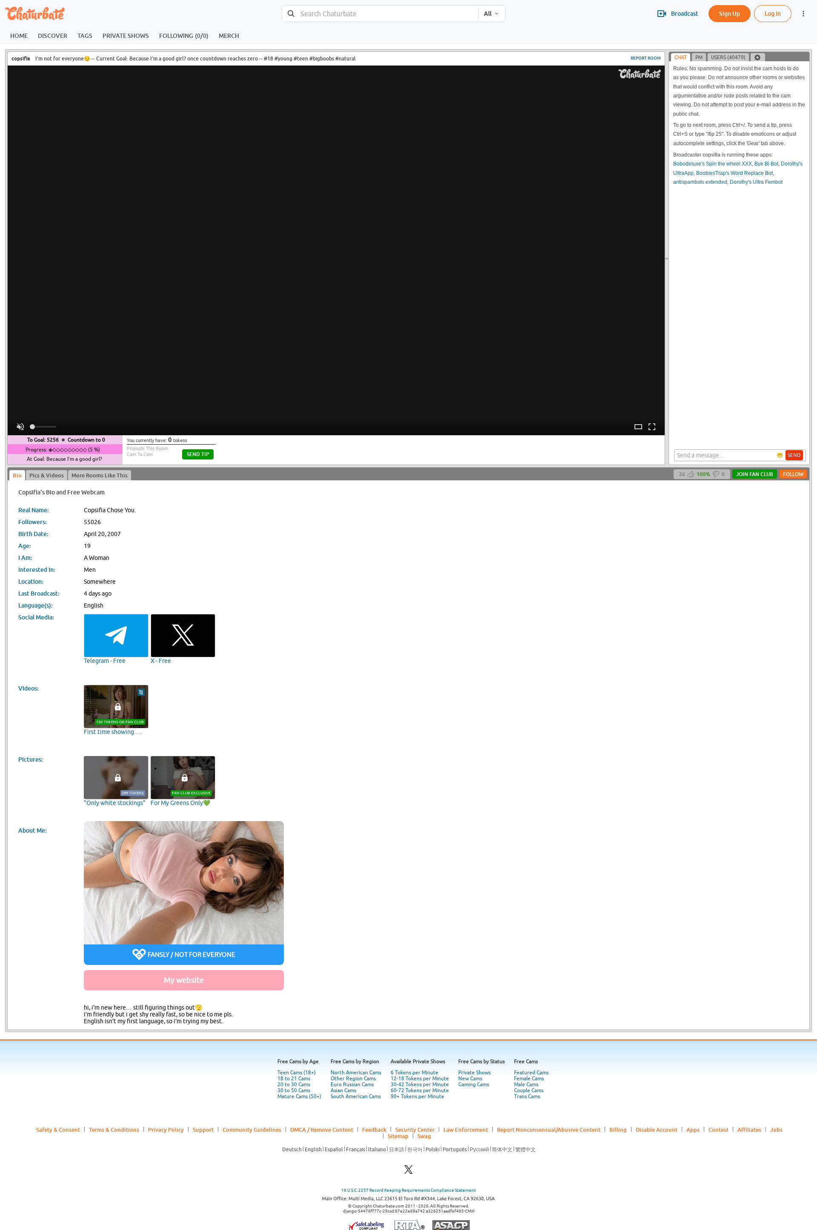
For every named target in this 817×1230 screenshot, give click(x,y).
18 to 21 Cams (293, 1079)
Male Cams (526, 1084)
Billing (618, 1129)
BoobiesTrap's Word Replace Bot (734, 173)
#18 (268, 58)
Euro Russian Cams (352, 1084)
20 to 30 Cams (293, 1084)
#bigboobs (321, 58)
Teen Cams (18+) (296, 1073)
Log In (773, 13)
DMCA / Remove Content (321, 1129)
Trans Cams (527, 1096)
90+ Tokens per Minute (417, 1096)
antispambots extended (700, 182)
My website (184, 980)
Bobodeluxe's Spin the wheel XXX (712, 164)
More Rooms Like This (99, 475)
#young (283, 58)
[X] (408, 1172)
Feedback (374, 1129)
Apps (693, 1129)
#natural (345, 58)
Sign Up (729, 13)
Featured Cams (531, 1073)
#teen (301, 58)
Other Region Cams (353, 1079)
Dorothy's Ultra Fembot (756, 182)
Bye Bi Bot (766, 164)
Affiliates (749, 1129)
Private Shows (474, 1073)
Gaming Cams (473, 1084)
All (487, 13)
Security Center (414, 1129)
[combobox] (380, 14)
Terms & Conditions (114, 1129)
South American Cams (356, 1096)
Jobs (776, 1129)
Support (203, 1129)
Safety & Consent (58, 1129)
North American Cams (356, 1073)
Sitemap (398, 1136)
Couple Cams (528, 1090)
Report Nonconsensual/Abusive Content (548, 1129)
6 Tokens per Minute (414, 1073)
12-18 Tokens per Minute (420, 1079)
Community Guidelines (252, 1129)
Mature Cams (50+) (299, 1096)
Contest (718, 1129)
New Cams (470, 1079)
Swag (424, 1136)
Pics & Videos (46, 475)
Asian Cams (343, 1090)
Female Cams (529, 1079)
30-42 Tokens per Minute (420, 1084)
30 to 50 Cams (293, 1090)
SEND (794, 455)
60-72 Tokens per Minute (420, 1090)
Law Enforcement (465, 1129)
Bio (17, 475)
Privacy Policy (166, 1129)
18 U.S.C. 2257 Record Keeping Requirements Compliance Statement (408, 1190)
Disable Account (656, 1129)
